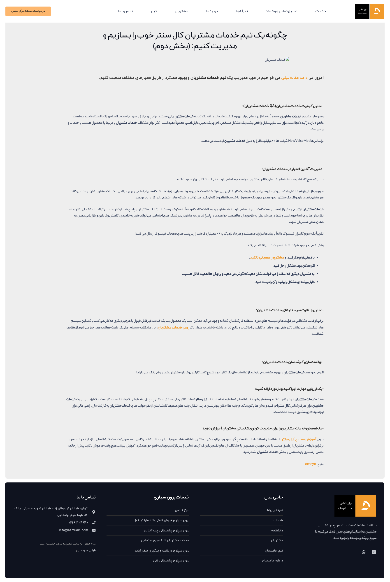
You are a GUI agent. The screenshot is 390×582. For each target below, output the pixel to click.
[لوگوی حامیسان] (370, 11)
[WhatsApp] (364, 552)
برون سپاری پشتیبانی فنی (171, 561)
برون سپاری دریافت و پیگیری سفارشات (162, 551)
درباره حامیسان (272, 561)
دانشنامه (277, 530)
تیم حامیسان (274, 551)
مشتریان (277, 540)
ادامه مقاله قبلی (295, 78)
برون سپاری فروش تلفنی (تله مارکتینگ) (162, 520)
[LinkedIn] (374, 552)
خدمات (278, 520)
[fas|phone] (92, 523)
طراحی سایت (88, 550)
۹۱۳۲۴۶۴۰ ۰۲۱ (78, 523)
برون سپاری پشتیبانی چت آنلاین (166, 530)
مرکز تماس (182, 510)
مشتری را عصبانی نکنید (267, 257)
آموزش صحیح (299, 439)
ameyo (310, 464)
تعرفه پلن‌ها (275, 510)
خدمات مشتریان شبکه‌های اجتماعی (165, 540)
